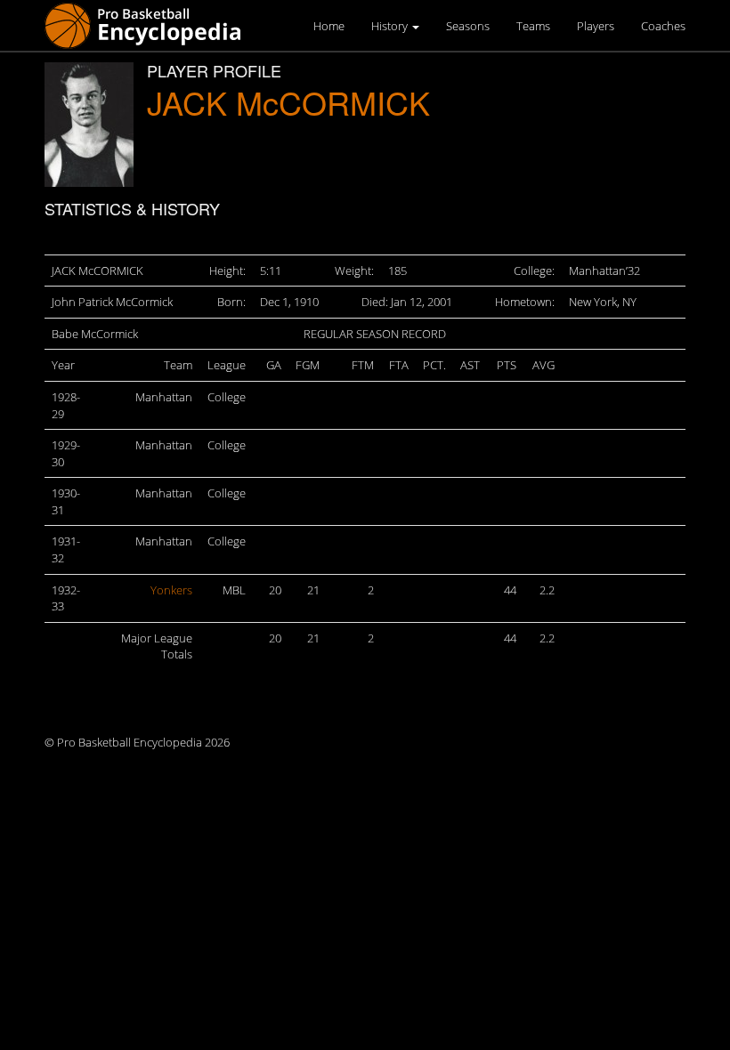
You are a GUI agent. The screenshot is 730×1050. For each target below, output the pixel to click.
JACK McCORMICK (288, 102)
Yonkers (171, 590)
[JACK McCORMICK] (89, 124)
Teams (533, 26)
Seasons (468, 26)
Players (595, 26)
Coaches (663, 26)
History (390, 26)
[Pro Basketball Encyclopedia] (150, 24)
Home (329, 26)
